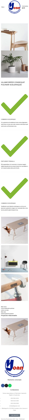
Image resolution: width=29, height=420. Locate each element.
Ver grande (27, 319)
